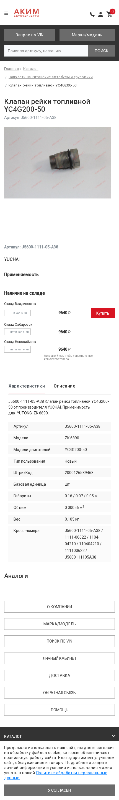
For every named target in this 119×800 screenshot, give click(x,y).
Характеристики (27, 386)
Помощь (59, 710)
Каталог (13, 736)
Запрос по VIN (30, 35)
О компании (59, 607)
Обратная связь (59, 693)
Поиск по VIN (59, 641)
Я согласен (59, 790)
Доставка (59, 675)
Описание (64, 386)
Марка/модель (87, 35)
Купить (102, 313)
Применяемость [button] (22, 274)
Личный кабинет (60, 658)
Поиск (101, 51)
